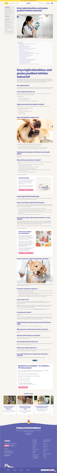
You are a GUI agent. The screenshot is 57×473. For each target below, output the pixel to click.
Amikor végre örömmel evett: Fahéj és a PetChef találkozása (13, 408)
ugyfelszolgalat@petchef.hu (9, 451)
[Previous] (5, 403)
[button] (48, 3)
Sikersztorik (17, 3)
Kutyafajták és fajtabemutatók (7, 16)
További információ (41, 3)
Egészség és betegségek (8, 11)
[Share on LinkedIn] (36, 360)
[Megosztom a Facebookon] (33, 360)
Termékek (6, 3)
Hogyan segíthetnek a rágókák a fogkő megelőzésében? (46, 407)
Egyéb (6, 29)
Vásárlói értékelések (12, 3)
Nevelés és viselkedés (8, 22)
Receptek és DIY (7, 24)
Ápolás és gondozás (8, 9)
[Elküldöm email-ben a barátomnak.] (35, 360)
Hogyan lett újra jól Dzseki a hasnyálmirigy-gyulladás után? (30, 408)
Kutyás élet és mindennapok (7, 20)
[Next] (51, 403)
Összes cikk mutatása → (8, 31)
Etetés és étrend (7, 13)
